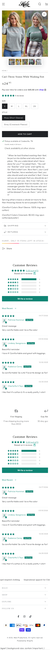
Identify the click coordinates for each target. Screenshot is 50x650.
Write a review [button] (25, 298)
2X (34, 106)
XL (26, 106)
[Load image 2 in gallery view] (18, 62)
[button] (39, 4)
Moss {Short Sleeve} (13, 118)
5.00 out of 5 (32, 270)
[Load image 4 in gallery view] (32, 62)
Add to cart (25, 134)
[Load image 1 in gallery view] (12, 62)
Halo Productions (20, 638)
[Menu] (3, 4)
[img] (8, 316)
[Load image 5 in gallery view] (38, 62)
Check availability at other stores (20, 148)
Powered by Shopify (25, 641)
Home (4, 70)
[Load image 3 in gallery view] (25, 62)
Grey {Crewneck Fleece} (15, 124)
